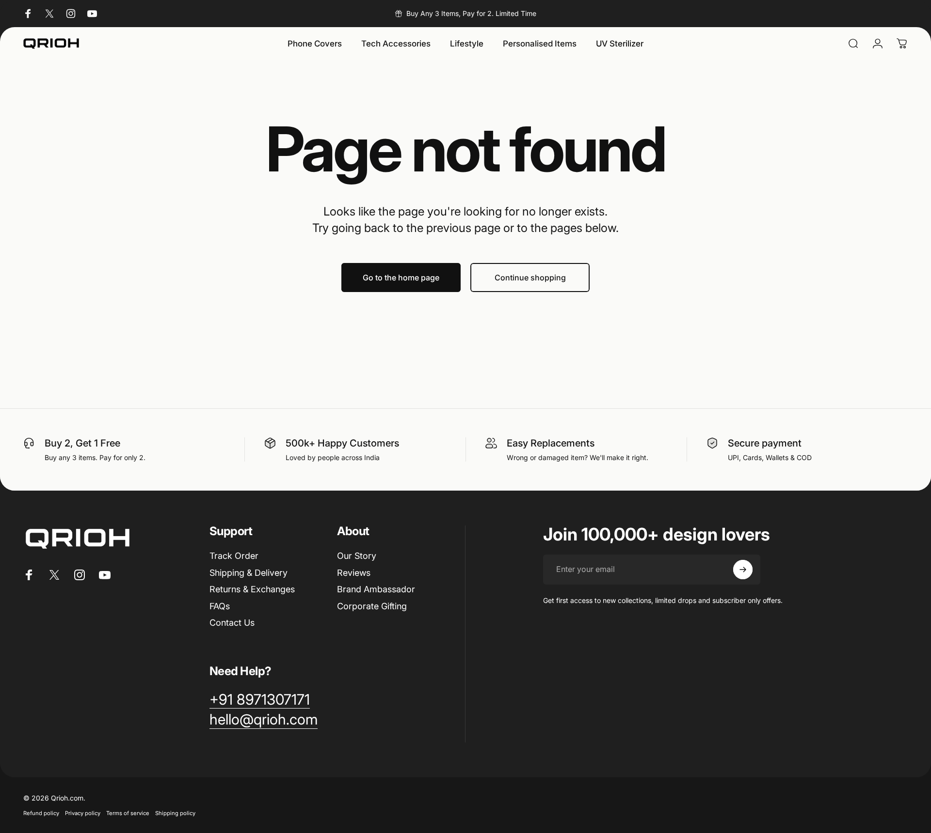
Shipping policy (175, 813)
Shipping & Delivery (248, 573)
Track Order (233, 556)
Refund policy (41, 813)
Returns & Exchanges (252, 589)
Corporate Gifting (372, 606)
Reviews (353, 573)
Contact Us (232, 622)
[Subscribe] (743, 569)
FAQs (219, 606)
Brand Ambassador (376, 589)
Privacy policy (82, 813)
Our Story (356, 556)
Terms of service (127, 813)
